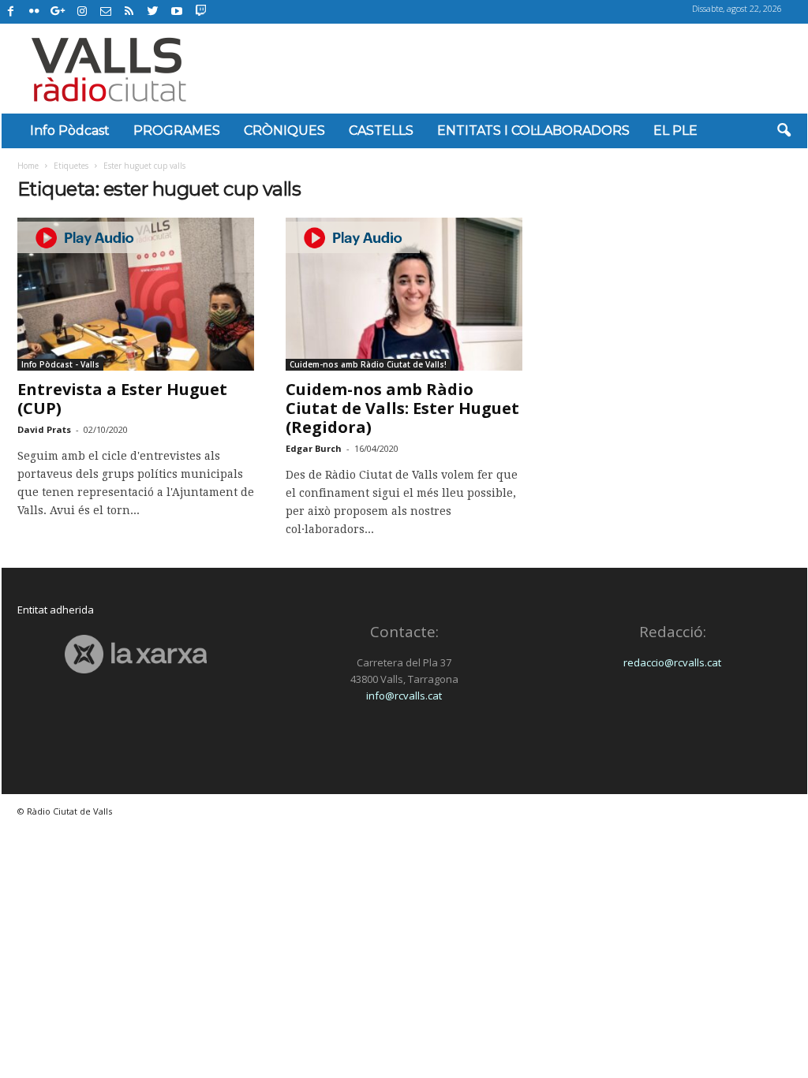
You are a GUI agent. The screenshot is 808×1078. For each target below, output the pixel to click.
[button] (783, 131)
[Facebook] (11, 12)
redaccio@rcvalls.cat (672, 662)
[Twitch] (198, 9)
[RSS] (129, 12)
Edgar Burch (314, 448)
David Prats (44, 429)
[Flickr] (34, 12)
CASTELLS (381, 130)
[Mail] (105, 12)
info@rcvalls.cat (404, 695)
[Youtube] (176, 12)
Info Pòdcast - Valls (60, 364)
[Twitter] (153, 12)
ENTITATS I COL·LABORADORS (533, 130)
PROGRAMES (176, 130)
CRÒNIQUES (284, 130)
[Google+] (58, 12)
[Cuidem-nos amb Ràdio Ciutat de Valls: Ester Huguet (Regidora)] (404, 294)
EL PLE (675, 130)
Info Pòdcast (70, 130)
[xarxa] (136, 654)
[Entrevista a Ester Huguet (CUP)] (135, 294)
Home (28, 165)
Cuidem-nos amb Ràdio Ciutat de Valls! (368, 364)
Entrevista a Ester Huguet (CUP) (122, 399)
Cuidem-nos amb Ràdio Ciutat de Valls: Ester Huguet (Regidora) (402, 408)
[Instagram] (82, 12)
